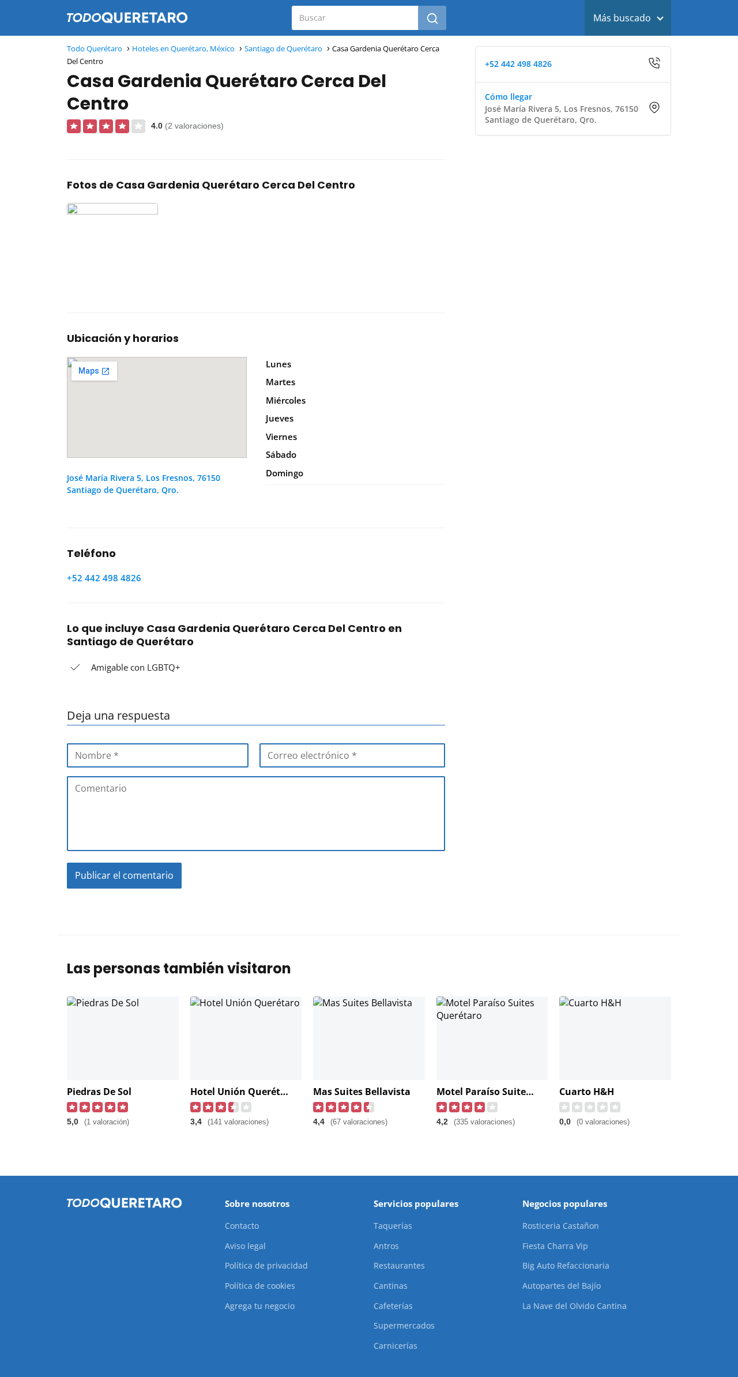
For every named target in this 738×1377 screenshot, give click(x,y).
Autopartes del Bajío (561, 1285)
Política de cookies (260, 1285)
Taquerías (393, 1225)
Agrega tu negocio (260, 1305)
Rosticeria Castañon (560, 1225)
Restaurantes (399, 1265)
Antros (386, 1245)
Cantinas (391, 1285)
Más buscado (622, 18)
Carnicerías (395, 1345)
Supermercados (404, 1325)
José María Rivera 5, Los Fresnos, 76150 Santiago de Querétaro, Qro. (143, 483)
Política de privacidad (266, 1265)
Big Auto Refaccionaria (565, 1265)
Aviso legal (245, 1245)
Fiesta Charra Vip (555, 1245)
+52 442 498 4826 (104, 578)
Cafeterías (393, 1305)
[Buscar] (432, 18)
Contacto (242, 1225)
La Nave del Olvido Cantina (574, 1305)
